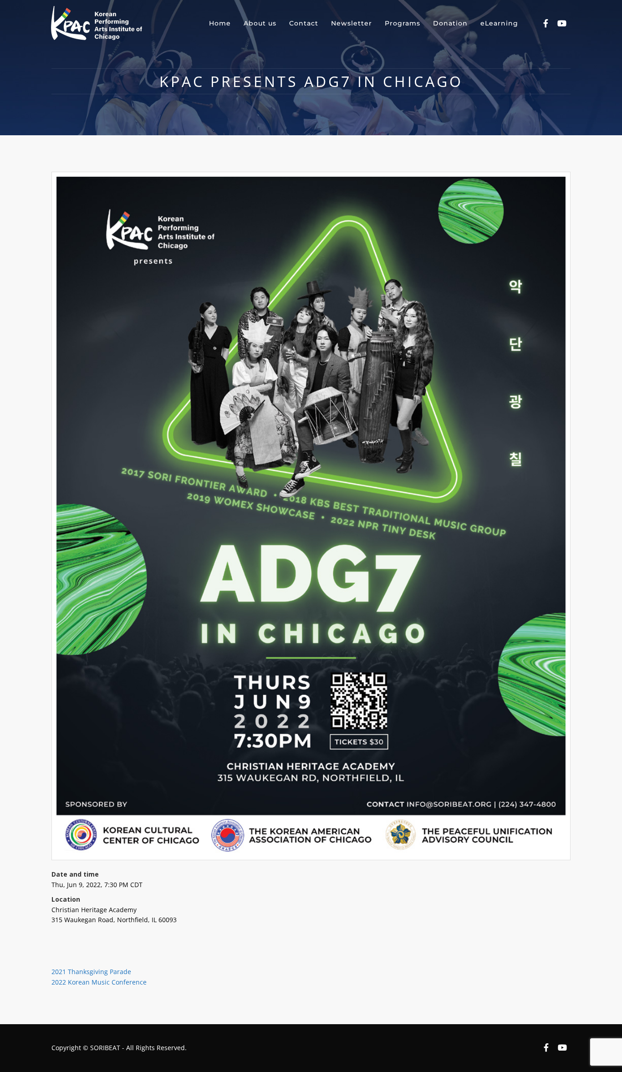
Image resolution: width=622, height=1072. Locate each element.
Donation (450, 23)
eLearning (499, 23)
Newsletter (351, 23)
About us (260, 23)
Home (220, 23)
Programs (402, 23)
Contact (303, 23)
